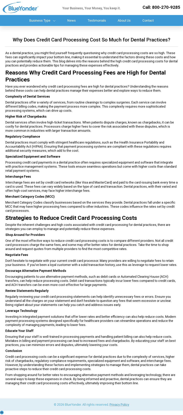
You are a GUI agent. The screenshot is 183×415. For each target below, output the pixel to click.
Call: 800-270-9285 (161, 7)
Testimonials (97, 20)
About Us (124, 20)
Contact (148, 20)
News (71, 20)
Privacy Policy (119, 404)
